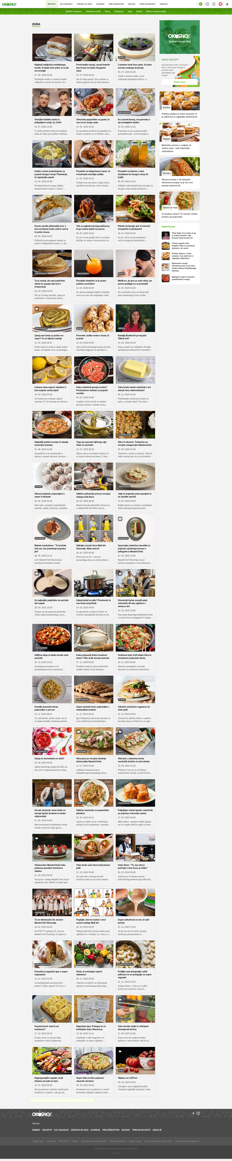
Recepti (52, 4)
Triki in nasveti (147, 4)
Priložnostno (116, 4)
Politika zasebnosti (118, 1141)
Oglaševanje (38, 1141)
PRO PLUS (63, 1141)
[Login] (227, 4)
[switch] (199, 4)
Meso (107, 11)
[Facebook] (193, 1113)
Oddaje (164, 4)
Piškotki (75, 1141)
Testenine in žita (93, 11)
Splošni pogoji (135, 1141)
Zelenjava (118, 11)
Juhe (130, 11)
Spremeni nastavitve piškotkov (94, 1141)
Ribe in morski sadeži (156, 11)
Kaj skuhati (66, 4)
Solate (139, 11)
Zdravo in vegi (84, 4)
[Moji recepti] (220, 4)
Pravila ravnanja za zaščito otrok (158, 1141)
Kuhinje (100, 4)
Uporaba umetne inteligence (187, 1141)
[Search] (207, 4)
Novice (131, 4)
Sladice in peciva (73, 11)
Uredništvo (51, 1141)
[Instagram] (198, 1113)
